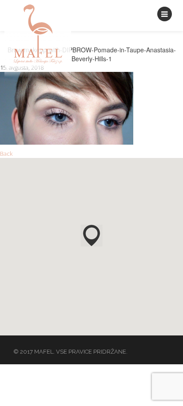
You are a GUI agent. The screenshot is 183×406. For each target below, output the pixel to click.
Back (6, 154)
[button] (91, 235)
